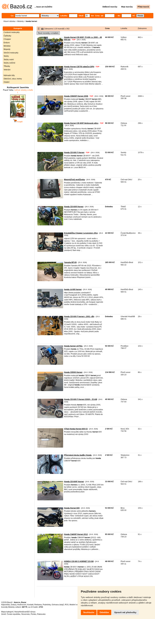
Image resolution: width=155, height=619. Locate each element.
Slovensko (25, 614)
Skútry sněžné (9, 63)
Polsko (33, 614)
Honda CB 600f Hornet (73, 207)
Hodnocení (21, 605)
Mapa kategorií (7, 612)
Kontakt (30, 605)
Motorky (20, 21)
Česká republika (13, 614)
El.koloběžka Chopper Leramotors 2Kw (81, 233)
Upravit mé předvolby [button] (125, 612)
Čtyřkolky (7, 36)
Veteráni (7, 70)
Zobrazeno (142, 28)
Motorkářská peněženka (74, 180)
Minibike (7, 46)
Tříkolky (7, 66)
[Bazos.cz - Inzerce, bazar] (17, 8)
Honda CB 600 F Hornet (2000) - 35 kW (80, 399)
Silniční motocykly (11, 53)
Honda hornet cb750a (73, 346)
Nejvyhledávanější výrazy (24, 612)
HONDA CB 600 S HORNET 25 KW (79, 561)
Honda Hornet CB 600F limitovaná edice (81, 123)
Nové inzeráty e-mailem (48, 33)
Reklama (38, 605)
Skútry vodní (9, 59)
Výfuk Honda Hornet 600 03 (76, 429)
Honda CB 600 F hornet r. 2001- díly (79, 316)
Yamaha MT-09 (70, 262)
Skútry (6, 56)
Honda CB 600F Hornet (74, 482)
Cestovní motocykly (12, 32)
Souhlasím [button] (88, 612)
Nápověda (5, 605)
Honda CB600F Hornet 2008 (76, 96)
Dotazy (13, 605)
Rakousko (41, 614)
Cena (107, 28)
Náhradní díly (9, 75)
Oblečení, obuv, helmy (13, 79)
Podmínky (47, 605)
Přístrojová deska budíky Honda (78, 455)
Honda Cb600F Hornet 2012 (76, 534)
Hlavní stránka (9, 21)
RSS (67, 605)
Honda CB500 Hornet (73, 372)
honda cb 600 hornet (73, 289)
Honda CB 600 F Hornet (74, 152)
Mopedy (7, 49)
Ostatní (6, 82)
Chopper (7, 39)
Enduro (7, 43)
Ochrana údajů (58, 605)
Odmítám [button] (104, 612)
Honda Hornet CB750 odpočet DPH (79, 67)
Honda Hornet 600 (72, 508)
